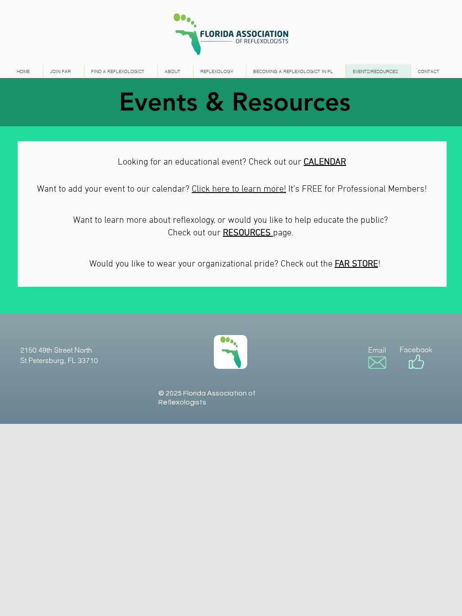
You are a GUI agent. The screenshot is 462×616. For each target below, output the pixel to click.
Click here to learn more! (239, 189)
